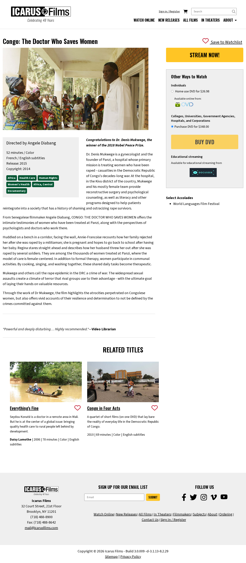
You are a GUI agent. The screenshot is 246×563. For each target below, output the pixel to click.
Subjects (199, 514)
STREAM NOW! (205, 55)
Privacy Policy (130, 556)
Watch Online (104, 514)
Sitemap (111, 556)
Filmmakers (182, 514)
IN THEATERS (210, 20)
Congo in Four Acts (103, 408)
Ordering (225, 514)
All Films (145, 514)
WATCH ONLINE (144, 20)
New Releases (126, 514)
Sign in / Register (169, 12)
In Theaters (162, 514)
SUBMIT (153, 497)
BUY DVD (204, 142)
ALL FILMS (190, 20)
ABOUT (228, 20)
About (212, 514)
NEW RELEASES (169, 20)
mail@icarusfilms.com (41, 527)
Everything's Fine (24, 408)
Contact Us (150, 519)
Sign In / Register (173, 519)
